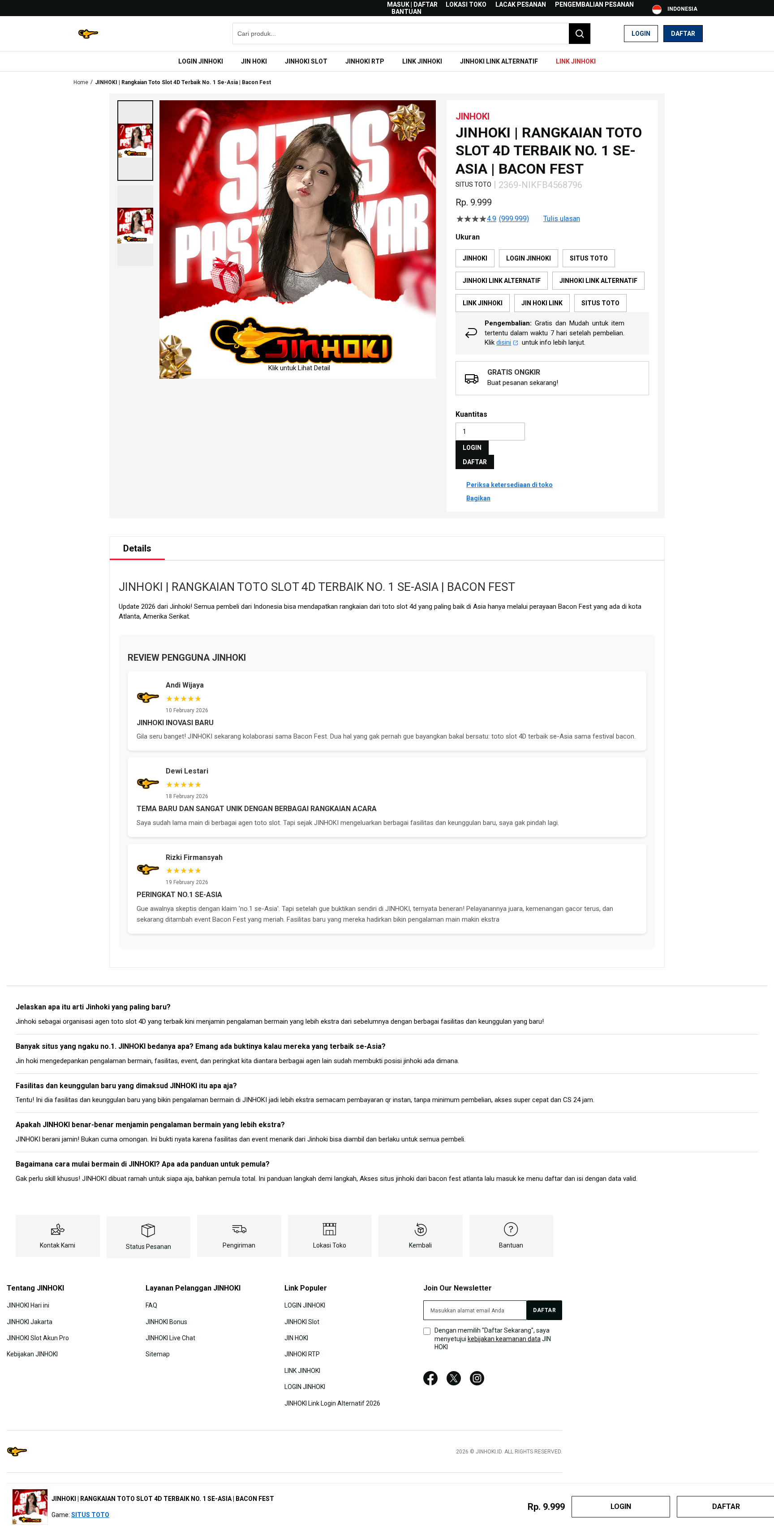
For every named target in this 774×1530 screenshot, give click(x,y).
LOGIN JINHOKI (304, 1305)
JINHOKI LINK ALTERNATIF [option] (502, 280)
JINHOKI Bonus (166, 1321)
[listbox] (552, 280)
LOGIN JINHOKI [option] (528, 258)
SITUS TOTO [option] (589, 258)
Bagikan (478, 498)
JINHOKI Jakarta (29, 1321)
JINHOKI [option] (475, 258)
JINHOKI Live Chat (170, 1338)
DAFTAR (475, 462)
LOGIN (472, 447)
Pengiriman (239, 1245)
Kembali (420, 1245)
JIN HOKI (296, 1338)
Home (80, 82)
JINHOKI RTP (302, 1354)
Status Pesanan (148, 1246)
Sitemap (158, 1354)
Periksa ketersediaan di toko (509, 484)
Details (137, 548)
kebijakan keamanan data (504, 1338)
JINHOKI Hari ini (28, 1305)
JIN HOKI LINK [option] (542, 303)
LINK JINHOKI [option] (483, 303)
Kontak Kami (57, 1245)
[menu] (387, 61)
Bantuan (406, 11)
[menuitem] (200, 61)
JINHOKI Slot (301, 1321)
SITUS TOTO (90, 1514)
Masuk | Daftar (412, 4)
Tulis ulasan (561, 218)
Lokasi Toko (466, 4)
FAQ (151, 1305)
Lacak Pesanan (520, 4)
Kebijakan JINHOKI (32, 1354)
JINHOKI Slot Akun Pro (38, 1338)
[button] (135, 140)
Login (641, 33)
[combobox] (411, 33)
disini (503, 342)
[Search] (579, 33)
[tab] (137, 548)
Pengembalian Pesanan (594, 4)
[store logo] (88, 34)
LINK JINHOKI (302, 1370)
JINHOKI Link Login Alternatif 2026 (332, 1402)
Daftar (683, 33)
